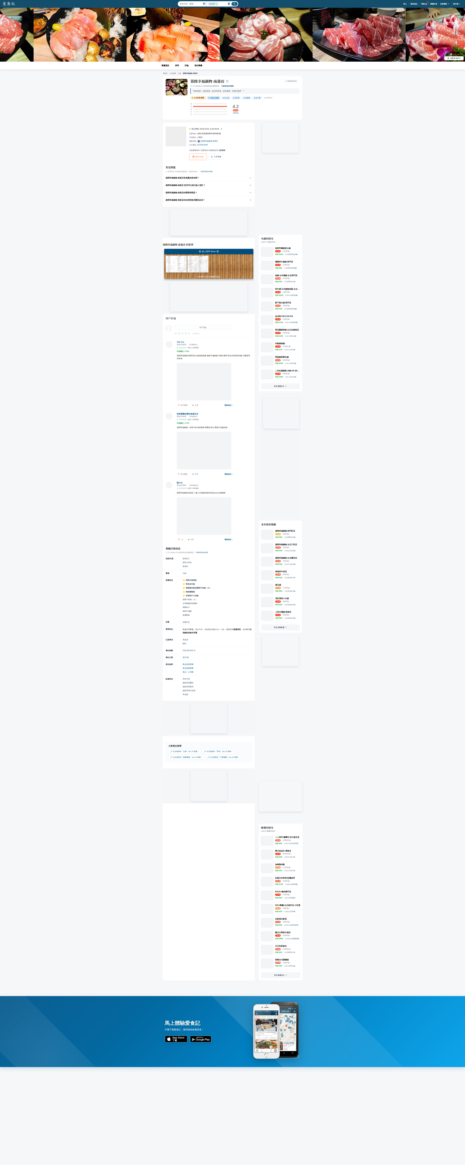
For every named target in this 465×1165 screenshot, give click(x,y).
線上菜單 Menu (209, 251)
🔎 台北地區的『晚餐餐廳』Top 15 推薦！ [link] (186, 757)
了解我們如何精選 (227, 86)
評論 (187, 65)
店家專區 (443, 4)
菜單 (177, 65)
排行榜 (455, 4)
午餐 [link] (257, 98)
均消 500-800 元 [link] (189, 650)
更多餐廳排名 (279, 386)
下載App (424, 4)
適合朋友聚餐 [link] (188, 664)
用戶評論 (171, 318)
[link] (291, 254)
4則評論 (235, 113)
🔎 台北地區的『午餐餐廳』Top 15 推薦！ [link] (223, 757)
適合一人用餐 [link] (188, 672)
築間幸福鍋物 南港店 (207, 81)
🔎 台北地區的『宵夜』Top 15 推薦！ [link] (218, 751)
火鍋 (179, 73)
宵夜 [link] (236, 98)
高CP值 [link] (186, 657)
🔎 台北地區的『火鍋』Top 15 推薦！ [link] (184, 751)
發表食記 (414, 4)
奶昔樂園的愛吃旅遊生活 (187, 414)
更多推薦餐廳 (279, 627)
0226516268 (203, 145)
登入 (405, 4)
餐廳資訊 (165, 65)
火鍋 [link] (225, 98)
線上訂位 (200, 156)
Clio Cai (180, 342)
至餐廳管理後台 (214, 277)
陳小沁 (180, 483)
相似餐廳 (198, 65)
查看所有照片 (455, 58)
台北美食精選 (199, 98)
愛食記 (165, 73)
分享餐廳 (217, 157)
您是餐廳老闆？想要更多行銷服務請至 (207, 150)
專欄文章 (433, 4)
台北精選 (173, 73)
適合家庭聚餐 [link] (188, 668)
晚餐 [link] (246, 98)
